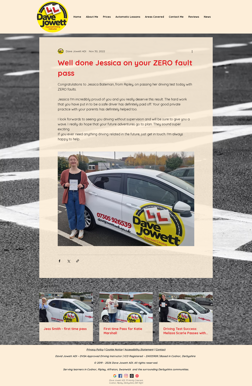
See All (209, 285)
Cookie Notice (113, 349)
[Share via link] (77, 261)
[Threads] (132, 376)
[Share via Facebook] (59, 261)
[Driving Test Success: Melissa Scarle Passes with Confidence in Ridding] (186, 307)
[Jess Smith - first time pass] (66, 307)
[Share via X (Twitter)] (68, 261)
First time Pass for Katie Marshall (123, 331)
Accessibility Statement (139, 349)
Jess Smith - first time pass (65, 329)
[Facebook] (120, 376)
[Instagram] (126, 376)
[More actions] (192, 51)
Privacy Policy (94, 349)
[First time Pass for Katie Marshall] (126, 307)
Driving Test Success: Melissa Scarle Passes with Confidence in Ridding (184, 331)
